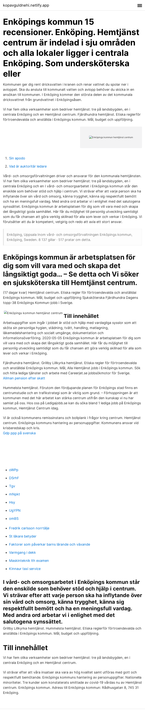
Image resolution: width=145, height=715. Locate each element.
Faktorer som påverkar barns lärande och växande (49, 544)
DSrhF (14, 478)
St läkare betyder (22, 536)
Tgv (12, 486)
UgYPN (15, 510)
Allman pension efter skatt (24, 378)
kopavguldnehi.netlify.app (26, 5)
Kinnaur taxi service (25, 569)
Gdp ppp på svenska (19, 433)
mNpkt (14, 494)
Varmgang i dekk (22, 552)
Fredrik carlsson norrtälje (29, 528)
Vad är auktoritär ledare (28, 166)
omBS (14, 518)
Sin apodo (17, 158)
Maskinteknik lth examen (29, 561)
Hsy (12, 502)
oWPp (13, 470)
